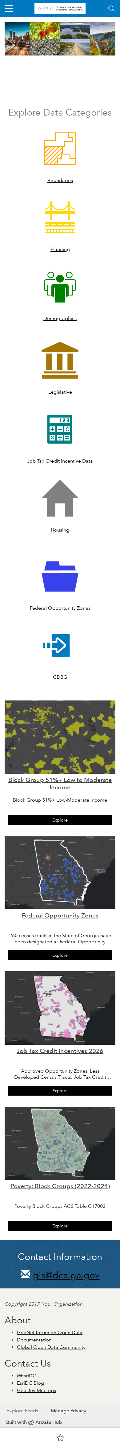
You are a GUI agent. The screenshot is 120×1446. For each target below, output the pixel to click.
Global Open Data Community (51, 1347)
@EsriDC (26, 1376)
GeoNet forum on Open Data (49, 1332)
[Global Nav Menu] (8, 8)
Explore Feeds (22, 1411)
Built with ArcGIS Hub (34, 1422)
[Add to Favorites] (60, 1437)
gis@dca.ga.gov (66, 1275)
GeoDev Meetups (36, 1390)
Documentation (34, 1340)
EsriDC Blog (30, 1383)
